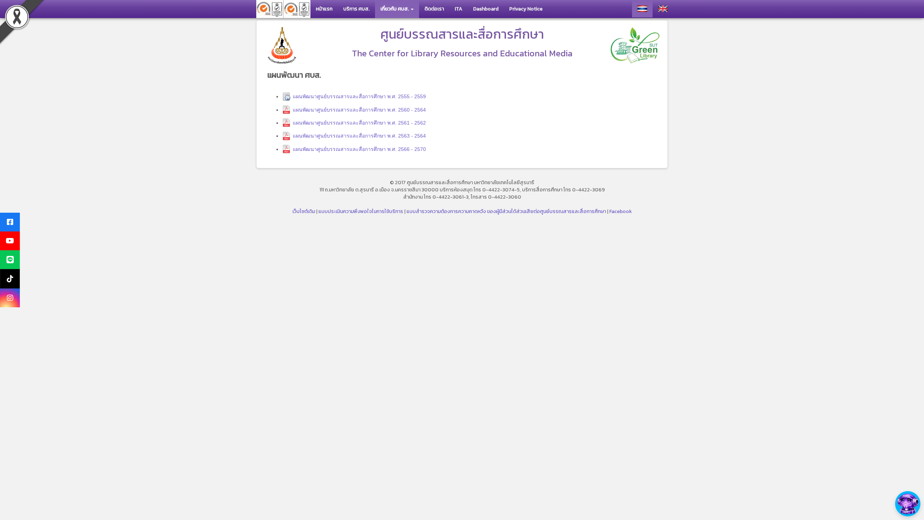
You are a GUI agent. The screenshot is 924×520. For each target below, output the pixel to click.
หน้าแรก (324, 9)
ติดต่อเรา (434, 9)
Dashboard (485, 9)
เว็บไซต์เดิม (303, 211)
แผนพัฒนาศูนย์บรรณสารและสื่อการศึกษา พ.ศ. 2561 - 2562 (359, 123)
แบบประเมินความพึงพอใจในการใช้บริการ (360, 211)
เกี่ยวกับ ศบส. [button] (395, 9)
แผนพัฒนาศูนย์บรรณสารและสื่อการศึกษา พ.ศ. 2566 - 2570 (359, 149)
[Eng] (663, 8)
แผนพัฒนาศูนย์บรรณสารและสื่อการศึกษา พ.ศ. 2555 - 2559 (359, 96)
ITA (458, 9)
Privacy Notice (525, 9)
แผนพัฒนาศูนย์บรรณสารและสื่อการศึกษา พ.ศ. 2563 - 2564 (359, 136)
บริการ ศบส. (356, 9)
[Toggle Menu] (907, 503)
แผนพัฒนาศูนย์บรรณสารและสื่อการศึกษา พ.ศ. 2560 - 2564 (359, 110)
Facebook (620, 211)
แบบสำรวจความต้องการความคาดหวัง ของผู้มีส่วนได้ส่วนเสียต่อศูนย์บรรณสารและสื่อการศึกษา (506, 211)
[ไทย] (642, 8)
